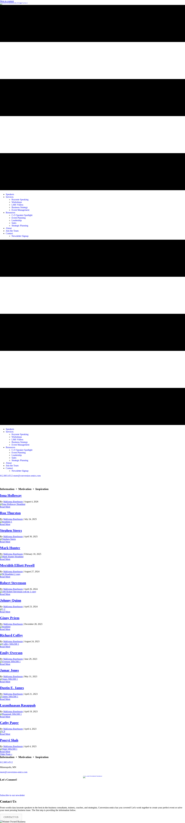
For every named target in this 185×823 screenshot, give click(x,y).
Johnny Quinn (10, 600)
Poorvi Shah (9, 740)
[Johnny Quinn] (2, 609)
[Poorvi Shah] (8, 749)
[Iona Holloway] (12, 504)
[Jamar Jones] (9, 679)
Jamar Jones (9, 670)
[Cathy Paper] (2, 731)
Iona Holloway (11, 495)
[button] (11, 817)
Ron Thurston (10, 513)
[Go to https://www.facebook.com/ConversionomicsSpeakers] (92, 478)
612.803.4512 (6, 475)
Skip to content (7, 1)
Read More (5, 507)
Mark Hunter (10, 548)
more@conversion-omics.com (27, 475)
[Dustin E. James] (9, 696)
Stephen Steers (11, 530)
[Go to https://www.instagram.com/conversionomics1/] (92, 486)
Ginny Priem (9, 618)
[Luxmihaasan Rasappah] (11, 714)
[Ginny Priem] (5, 626)
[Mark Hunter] (11, 556)
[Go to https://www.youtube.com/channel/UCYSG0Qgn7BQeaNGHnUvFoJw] (92, 483)
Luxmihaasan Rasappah (18, 705)
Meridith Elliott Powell (17, 565)
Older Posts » (6, 754)
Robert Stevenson (13, 583)
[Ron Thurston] (6, 521)
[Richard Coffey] (9, 644)
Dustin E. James (12, 688)
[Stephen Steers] (8, 539)
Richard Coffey (11, 635)
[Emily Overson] (10, 661)
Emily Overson (11, 653)
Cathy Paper (9, 723)
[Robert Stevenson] (18, 591)
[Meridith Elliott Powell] (10, 574)
